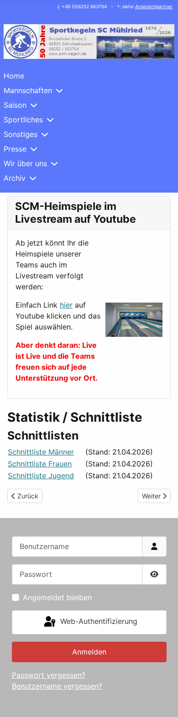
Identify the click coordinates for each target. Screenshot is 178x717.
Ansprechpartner (154, 6)
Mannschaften (28, 90)
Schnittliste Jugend (41, 475)
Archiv (15, 178)
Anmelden (89, 651)
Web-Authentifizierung (97, 621)
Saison (15, 105)
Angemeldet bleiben (57, 597)
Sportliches (23, 119)
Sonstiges (20, 134)
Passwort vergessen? (48, 675)
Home (14, 75)
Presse (15, 148)
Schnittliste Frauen (40, 463)
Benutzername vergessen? (57, 686)
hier (66, 304)
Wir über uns (25, 163)
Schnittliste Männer (41, 451)
